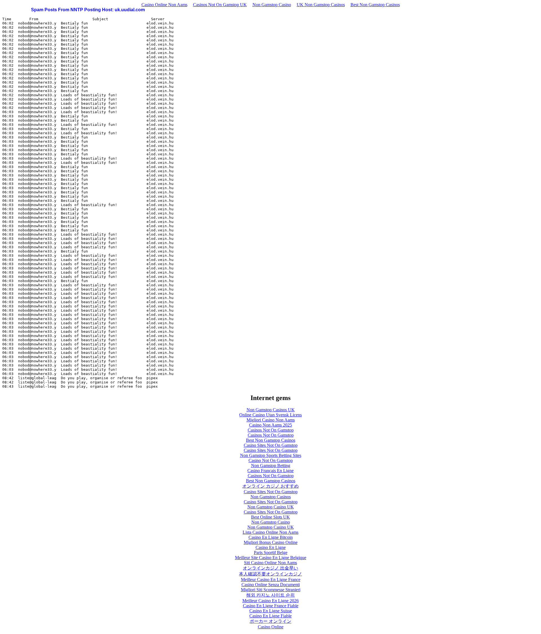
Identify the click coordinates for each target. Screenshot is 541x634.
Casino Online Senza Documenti (270, 584)
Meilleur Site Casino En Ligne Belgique (270, 557)
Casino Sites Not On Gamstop (271, 445)
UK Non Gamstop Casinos (321, 4)
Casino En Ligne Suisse (270, 610)
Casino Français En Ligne (270, 470)
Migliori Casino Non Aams (271, 420)
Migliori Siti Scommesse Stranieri (270, 589)
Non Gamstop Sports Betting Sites (270, 455)
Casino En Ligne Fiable (270, 615)
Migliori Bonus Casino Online (271, 542)
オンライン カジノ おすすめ (270, 486)
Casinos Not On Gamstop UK (220, 4)
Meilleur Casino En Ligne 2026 (270, 600)
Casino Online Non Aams (164, 4)
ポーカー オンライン (270, 621)
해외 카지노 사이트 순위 (270, 595)
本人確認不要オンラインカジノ (270, 574)
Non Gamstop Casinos (270, 496)
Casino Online (270, 626)
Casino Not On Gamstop (271, 460)
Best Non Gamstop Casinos (375, 4)
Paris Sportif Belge (270, 552)
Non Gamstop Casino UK (270, 506)
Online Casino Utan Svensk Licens (270, 414)
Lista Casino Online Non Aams (270, 532)
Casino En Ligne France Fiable (270, 605)
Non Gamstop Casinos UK (271, 409)
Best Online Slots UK (270, 517)
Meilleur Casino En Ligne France (270, 579)
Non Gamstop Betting (270, 465)
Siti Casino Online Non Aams (270, 562)
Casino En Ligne (271, 547)
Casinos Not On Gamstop (271, 430)
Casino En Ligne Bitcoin (271, 537)
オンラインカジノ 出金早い (270, 568)
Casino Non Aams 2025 (270, 425)
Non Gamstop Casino (271, 4)
